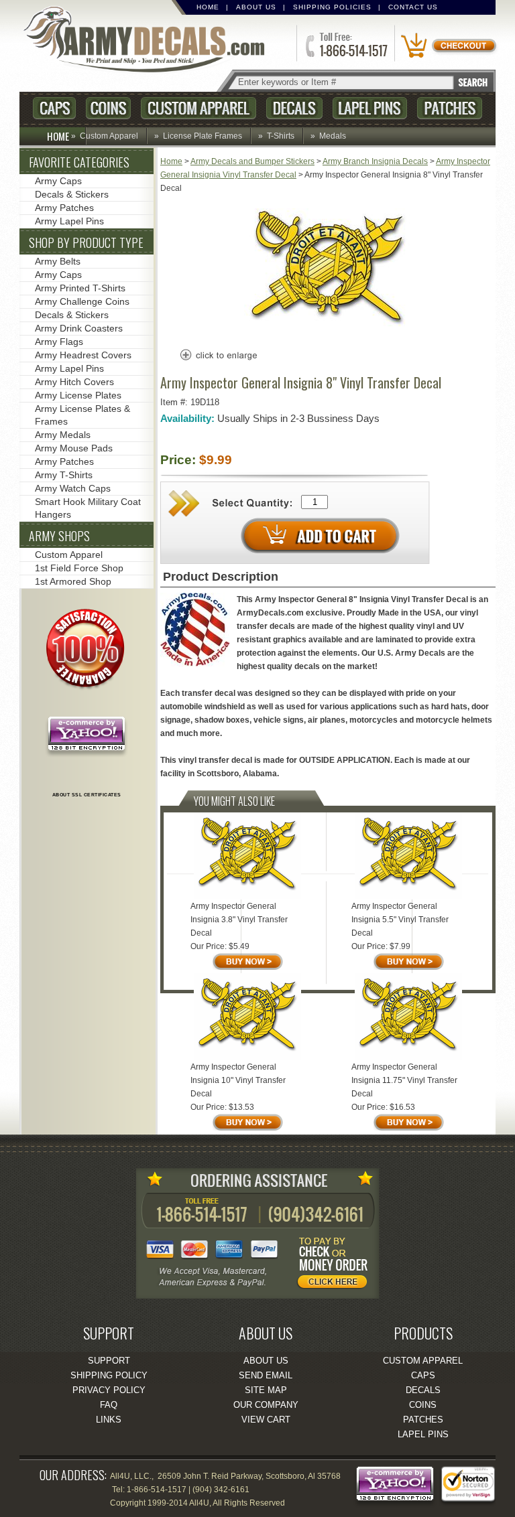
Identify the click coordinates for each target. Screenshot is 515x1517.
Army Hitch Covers (74, 381)
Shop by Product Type (86, 242)
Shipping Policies (332, 7)
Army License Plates (78, 395)
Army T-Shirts (64, 474)
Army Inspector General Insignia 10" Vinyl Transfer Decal (238, 1080)
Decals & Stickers (72, 194)
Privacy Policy (109, 1390)
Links (108, 1420)
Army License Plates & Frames (82, 415)
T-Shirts (280, 136)
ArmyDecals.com (149, 40)
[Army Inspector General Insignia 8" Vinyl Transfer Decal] (328, 331)
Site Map (266, 1390)
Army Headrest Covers (83, 355)
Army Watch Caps (73, 488)
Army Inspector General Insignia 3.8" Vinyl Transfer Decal (239, 919)
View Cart (265, 1420)
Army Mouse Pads (74, 448)
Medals (332, 136)
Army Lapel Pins (69, 221)
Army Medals (63, 434)
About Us (256, 7)
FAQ (108, 1405)
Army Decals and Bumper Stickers (252, 161)
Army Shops (59, 536)
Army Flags (59, 341)
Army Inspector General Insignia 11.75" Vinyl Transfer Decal (404, 1080)
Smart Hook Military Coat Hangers (88, 508)
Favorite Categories (79, 162)
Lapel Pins (370, 108)
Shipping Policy (109, 1375)
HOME (58, 136)
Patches (449, 108)
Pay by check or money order (336, 1265)
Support (109, 1361)
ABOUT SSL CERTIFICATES (86, 794)
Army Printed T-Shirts (80, 288)
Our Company (265, 1405)
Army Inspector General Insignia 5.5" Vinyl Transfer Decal (400, 919)
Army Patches (64, 207)
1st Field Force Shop (79, 568)
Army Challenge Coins (82, 301)
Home (207, 7)
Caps (54, 108)
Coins (108, 108)
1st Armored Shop (73, 581)
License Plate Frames (202, 136)
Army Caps (58, 180)
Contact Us (413, 7)
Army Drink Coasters (79, 328)
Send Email (265, 1375)
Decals (294, 108)
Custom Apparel (198, 108)
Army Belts (57, 261)
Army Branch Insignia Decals (375, 161)
